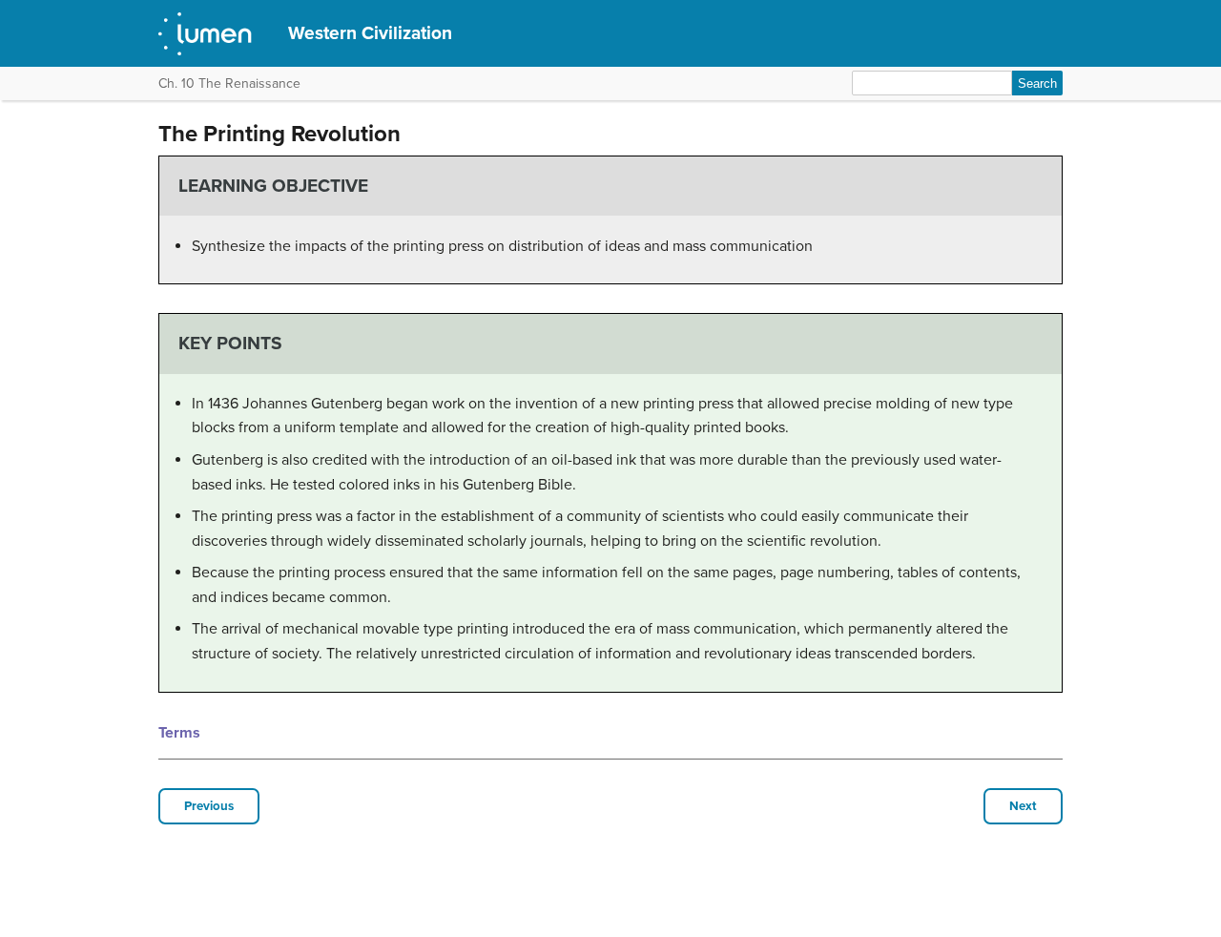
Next (1023, 806)
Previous (209, 806)
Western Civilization (370, 33)
